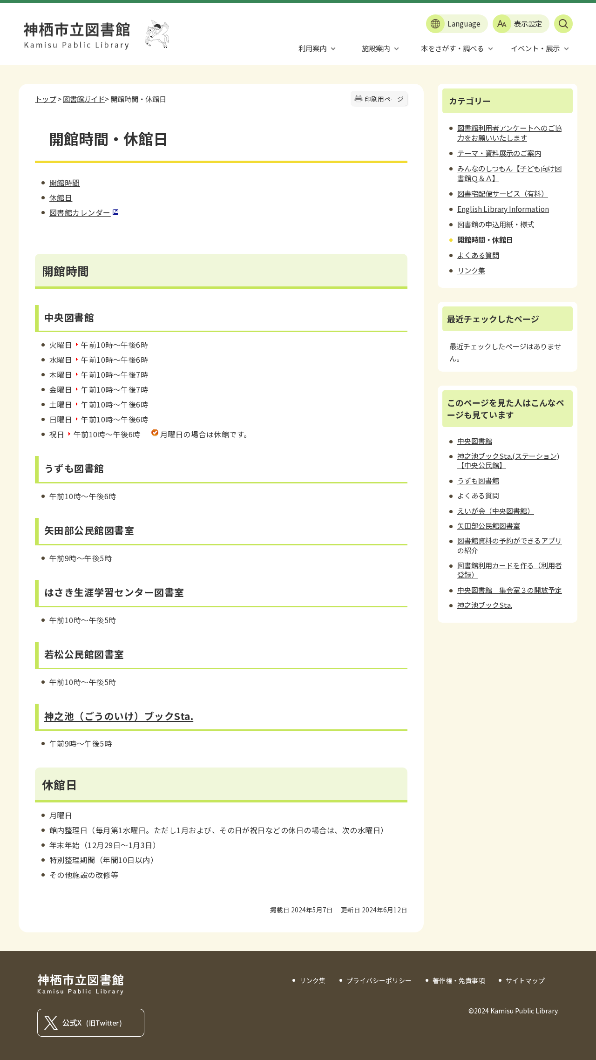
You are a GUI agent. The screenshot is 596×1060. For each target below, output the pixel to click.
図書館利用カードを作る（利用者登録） (509, 569)
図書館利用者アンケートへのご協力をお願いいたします (509, 132)
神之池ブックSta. (484, 605)
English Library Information (503, 209)
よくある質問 (478, 255)
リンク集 (471, 270)
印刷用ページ (384, 98)
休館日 (60, 197)
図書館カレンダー (80, 212)
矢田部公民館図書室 (488, 525)
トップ (45, 99)
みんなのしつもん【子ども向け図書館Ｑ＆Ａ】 (509, 173)
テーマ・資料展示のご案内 (499, 153)
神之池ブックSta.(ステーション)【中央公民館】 (508, 460)
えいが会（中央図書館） (495, 511)
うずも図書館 (478, 480)
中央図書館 (474, 441)
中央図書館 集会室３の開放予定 (509, 590)
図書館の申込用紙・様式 (495, 224)
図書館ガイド (84, 99)
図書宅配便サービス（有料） (502, 193)
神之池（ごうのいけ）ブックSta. (118, 716)
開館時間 (64, 182)
